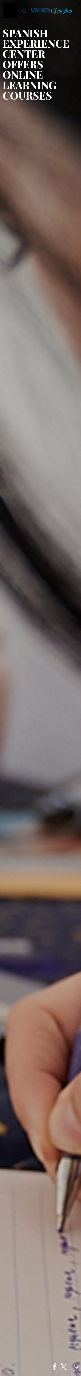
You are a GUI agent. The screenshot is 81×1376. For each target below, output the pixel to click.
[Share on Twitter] (63, 1366)
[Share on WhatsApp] (75, 1366)
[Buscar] (24, 10)
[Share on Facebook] (54, 1366)
